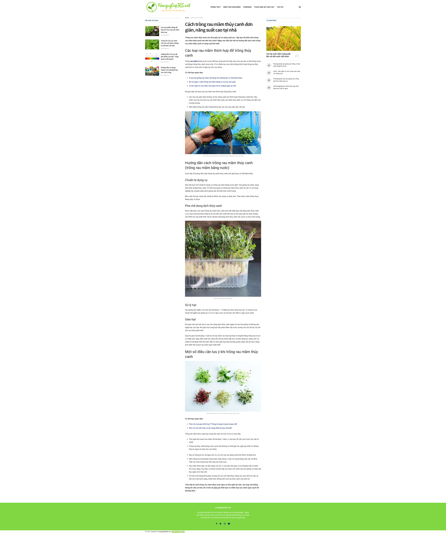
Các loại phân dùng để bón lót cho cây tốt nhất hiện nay (170, 29)
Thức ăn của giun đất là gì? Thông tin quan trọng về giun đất (213, 424)
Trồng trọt (215, 7)
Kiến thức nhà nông (232, 7)
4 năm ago (165, 35)
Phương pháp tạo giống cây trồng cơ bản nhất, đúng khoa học (286, 65)
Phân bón (247, 7)
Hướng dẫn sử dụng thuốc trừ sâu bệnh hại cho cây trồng (169, 69)
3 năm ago (165, 62)
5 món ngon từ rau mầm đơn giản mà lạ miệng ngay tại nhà (212, 86)
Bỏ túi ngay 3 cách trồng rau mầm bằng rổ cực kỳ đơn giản (212, 82)
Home (187, 18)
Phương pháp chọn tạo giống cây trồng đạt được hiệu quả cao (286, 80)
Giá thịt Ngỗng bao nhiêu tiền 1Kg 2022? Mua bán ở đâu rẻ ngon (286, 87)
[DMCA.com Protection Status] (178, 531)
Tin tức (280, 7)
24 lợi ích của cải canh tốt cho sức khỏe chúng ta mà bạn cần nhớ (170, 43)
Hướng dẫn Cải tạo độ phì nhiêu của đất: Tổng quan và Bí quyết (170, 56)
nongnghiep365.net (164, 531)
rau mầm (194, 61)
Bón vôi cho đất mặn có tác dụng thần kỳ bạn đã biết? (210, 428)
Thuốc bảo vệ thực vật (264, 7)
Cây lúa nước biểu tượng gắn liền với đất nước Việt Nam (278, 55)
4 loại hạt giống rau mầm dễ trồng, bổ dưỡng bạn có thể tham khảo (215, 78)
